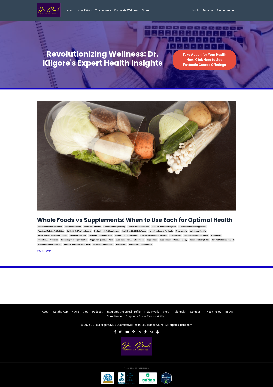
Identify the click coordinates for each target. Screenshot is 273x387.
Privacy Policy (212, 311)
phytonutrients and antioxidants (196, 235)
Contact (195, 311)
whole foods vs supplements (140, 244)
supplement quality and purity (101, 240)
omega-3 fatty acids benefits (126, 235)
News (75, 311)
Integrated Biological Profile (123, 311)
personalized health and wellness (153, 235)
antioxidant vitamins (73, 226)
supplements (152, 240)
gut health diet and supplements (79, 231)
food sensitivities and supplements (192, 226)
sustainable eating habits (199, 240)
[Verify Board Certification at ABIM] (107, 378)
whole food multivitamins (103, 244)
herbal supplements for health (161, 231)
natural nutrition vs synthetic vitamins (52, 235)
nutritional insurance (78, 235)
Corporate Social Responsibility (145, 316)
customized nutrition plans (138, 226)
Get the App (60, 311)
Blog (85, 311)
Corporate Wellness (126, 10)
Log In (196, 10)
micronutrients (181, 231)
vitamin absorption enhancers (49, 244)
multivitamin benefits (198, 231)
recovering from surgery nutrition (74, 240)
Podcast (97, 311)
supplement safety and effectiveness (130, 240)
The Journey (103, 10)
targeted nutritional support (223, 240)
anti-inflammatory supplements (50, 226)
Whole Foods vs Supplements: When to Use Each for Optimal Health (135, 220)
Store (145, 10)
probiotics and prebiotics (48, 240)
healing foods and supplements (106, 231)
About (70, 10)
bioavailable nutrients (92, 226)
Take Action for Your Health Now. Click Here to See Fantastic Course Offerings (204, 60)
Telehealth (179, 311)
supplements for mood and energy (173, 240)
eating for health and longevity (164, 226)
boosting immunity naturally (114, 226)
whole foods (121, 244)
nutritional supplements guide (100, 235)
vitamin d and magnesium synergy (77, 244)
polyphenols (216, 235)
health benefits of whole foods (134, 231)
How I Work (85, 10)
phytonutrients (175, 235)
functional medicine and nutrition (51, 231)
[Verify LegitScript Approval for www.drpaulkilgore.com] (166, 378)
